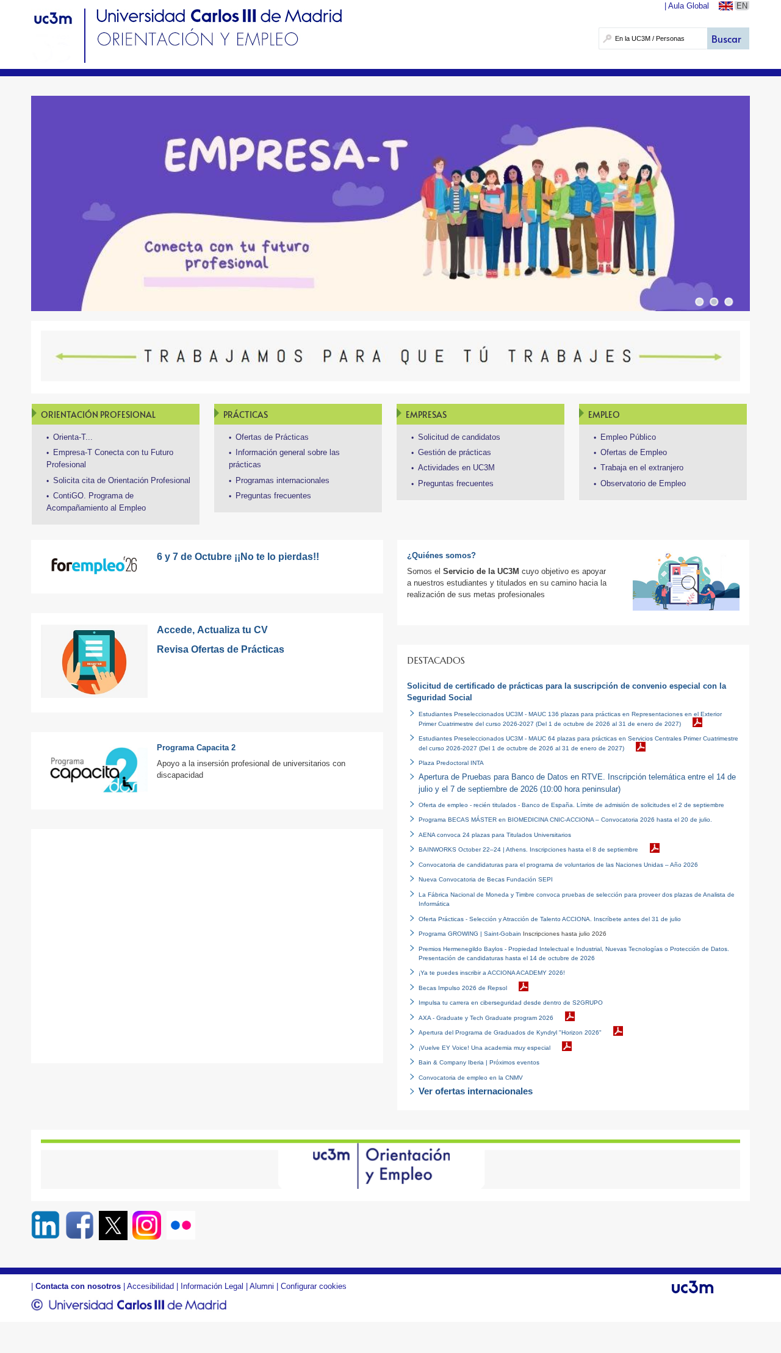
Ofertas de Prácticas (272, 437)
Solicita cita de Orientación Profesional (121, 480)
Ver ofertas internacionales (476, 1091)
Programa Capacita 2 (196, 747)
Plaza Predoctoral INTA (451, 762)
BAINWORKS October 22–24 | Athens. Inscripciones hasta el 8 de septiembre (528, 849)
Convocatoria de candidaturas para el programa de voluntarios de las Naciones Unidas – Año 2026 (558, 864)
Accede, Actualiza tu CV (212, 630)
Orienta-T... (73, 437)
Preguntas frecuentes (273, 495)
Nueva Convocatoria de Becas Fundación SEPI (486, 879)
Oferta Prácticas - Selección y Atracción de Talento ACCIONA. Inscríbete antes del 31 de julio (550, 919)
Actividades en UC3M (456, 467)
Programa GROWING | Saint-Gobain (470, 933)
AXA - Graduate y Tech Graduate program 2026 (486, 1017)
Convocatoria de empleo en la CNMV (471, 1077)
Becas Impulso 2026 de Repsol (463, 988)
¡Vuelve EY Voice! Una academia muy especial (484, 1047)
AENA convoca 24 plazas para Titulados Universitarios (495, 834)
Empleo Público (628, 437)
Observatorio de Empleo (643, 483)
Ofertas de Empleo (633, 452)
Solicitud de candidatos (459, 437)
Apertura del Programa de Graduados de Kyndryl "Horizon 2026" (510, 1032)
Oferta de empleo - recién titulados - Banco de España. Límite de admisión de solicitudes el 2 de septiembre (571, 805)
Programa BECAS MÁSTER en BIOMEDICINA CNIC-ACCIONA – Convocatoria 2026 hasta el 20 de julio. (565, 819)
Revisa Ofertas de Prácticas (220, 649)
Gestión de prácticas (454, 452)
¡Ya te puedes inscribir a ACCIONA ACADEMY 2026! (492, 972)
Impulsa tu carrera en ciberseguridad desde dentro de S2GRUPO (511, 1002)
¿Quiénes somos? (441, 555)
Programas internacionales (282, 480)
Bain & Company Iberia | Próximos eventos (479, 1062)
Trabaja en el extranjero (641, 467)
